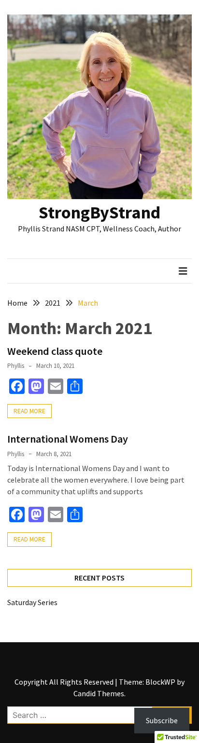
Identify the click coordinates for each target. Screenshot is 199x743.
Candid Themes (98, 693)
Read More (29, 411)
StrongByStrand (99, 212)
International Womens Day (67, 439)
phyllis (15, 366)
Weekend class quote (54, 351)
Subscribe (162, 720)
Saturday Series (32, 602)
